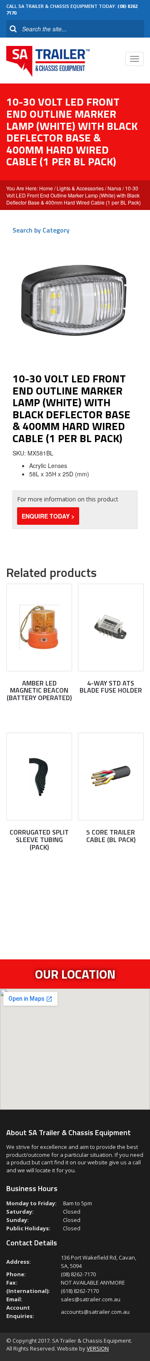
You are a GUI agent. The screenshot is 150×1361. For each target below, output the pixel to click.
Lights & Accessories (80, 188)
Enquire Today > (48, 516)
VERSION (98, 1348)
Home (46, 188)
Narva (114, 188)
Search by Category (41, 230)
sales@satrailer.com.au (90, 1299)
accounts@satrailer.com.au (95, 1311)
